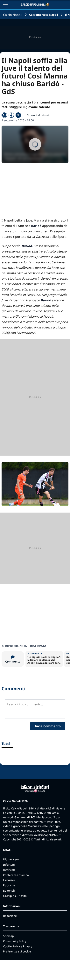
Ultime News (11, 859)
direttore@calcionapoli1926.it (41, 835)
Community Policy (14, 941)
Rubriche (9, 885)
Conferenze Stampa (16, 875)
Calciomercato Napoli (43, 14)
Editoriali (9, 890)
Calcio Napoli (12, 15)
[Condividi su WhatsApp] (4, 115)
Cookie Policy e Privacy (17, 946)
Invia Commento (48, 726)
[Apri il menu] (5, 4)
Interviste (9, 870)
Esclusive (9, 880)
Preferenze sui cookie (17, 951)
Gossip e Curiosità (15, 896)
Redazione (10, 916)
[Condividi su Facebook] (11, 115)
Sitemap (8, 936)
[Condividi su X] (18, 115)
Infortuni (9, 864)
